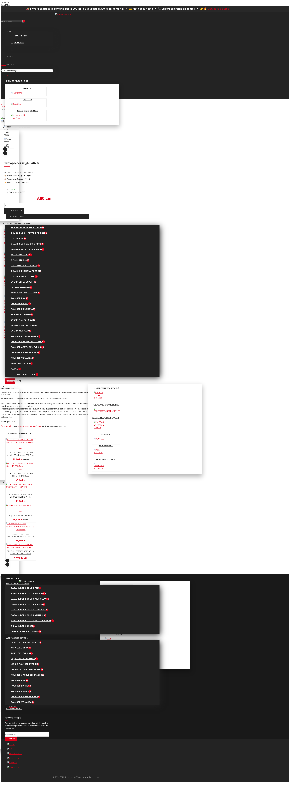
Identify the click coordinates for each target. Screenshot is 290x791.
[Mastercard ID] (14, 753)
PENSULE (105, 434)
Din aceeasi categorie (19, 224)
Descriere (10, 381)
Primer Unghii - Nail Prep (27, 111)
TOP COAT (28, 89)
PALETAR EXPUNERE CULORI (105, 418)
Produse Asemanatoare (22, 433)
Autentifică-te (7, 426)
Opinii (19, 381)
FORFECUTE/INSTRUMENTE (106, 405)
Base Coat (27, 100)
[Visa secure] (13, 767)
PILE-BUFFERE (106, 446)
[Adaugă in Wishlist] (2, 461)
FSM (21, 448)
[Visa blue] (12, 762)
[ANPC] (11, 744)
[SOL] (10, 749)
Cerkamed (20, 530)
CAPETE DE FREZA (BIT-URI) (106, 388)
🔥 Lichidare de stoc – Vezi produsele (195, 8)
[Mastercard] (13, 758)
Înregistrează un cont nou (29, 426)
